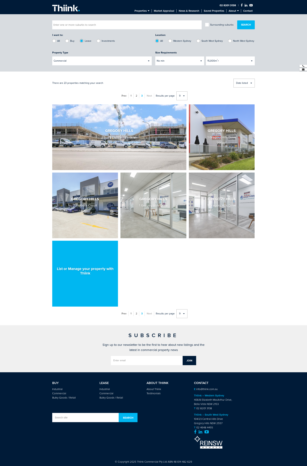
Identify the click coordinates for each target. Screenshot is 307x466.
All (58, 40)
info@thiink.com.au (207, 389)
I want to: (57, 35)
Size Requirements (166, 52)
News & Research (189, 10)
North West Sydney (243, 40)
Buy (72, 40)
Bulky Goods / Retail (64, 397)
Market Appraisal (164, 10)
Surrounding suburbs (222, 24)
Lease (88, 40)
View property (119, 137)
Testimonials (154, 393)
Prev (124, 95)
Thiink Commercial (66, 8)
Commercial (59, 393)
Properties (140, 10)
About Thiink (154, 389)
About (232, 10)
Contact (248, 10)
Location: (160, 35)
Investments (108, 40)
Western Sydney (182, 40)
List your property (85, 273)
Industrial (57, 389)
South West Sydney (212, 40)
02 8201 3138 (228, 5)
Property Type (60, 52)
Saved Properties (214, 10)
